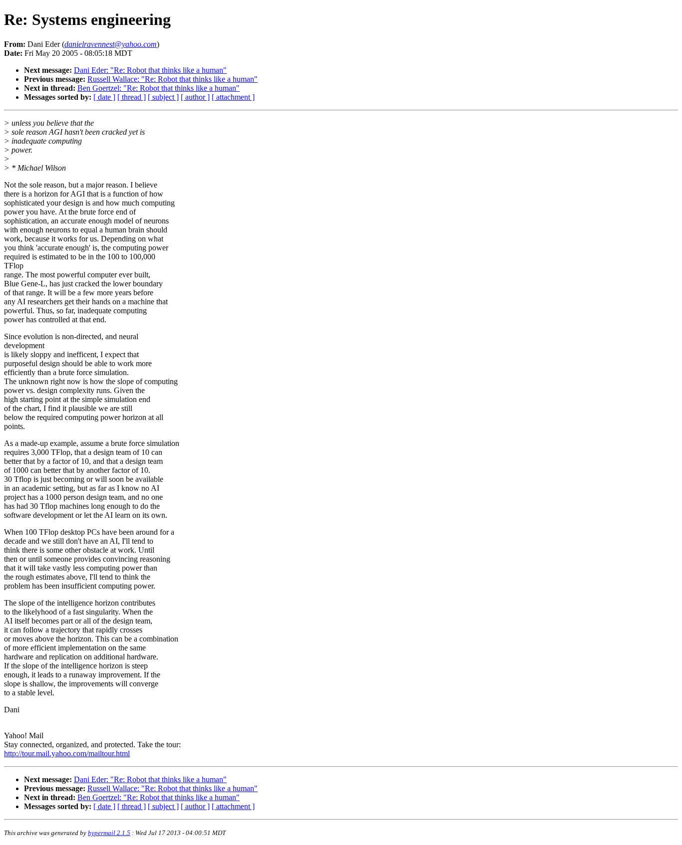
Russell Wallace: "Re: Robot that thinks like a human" (172, 79)
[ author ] (195, 97)
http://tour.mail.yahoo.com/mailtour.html (67, 753)
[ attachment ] (233, 97)
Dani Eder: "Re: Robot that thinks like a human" (150, 70)
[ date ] (104, 97)
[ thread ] (131, 97)
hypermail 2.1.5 (109, 833)
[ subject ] (163, 97)
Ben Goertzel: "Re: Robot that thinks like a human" (158, 88)
